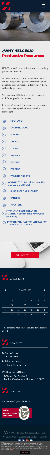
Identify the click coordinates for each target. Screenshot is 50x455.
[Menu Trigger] (44, 6)
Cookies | (35, 436)
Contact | (43, 436)
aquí (11, 450)
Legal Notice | (24, 436)
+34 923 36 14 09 (10, 356)
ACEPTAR (25, 453)
